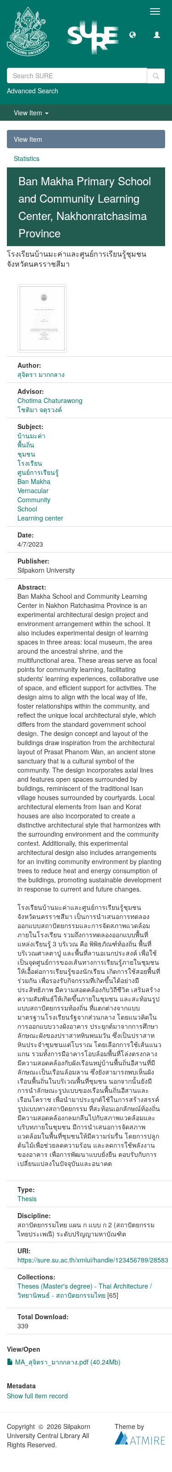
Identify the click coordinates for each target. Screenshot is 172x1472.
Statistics (26, 158)
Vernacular (33, 490)
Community (33, 499)
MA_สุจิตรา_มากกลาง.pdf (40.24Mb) (67, 1361)
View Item (28, 139)
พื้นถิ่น (25, 444)
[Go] (156, 76)
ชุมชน (26, 453)
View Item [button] (29, 112)
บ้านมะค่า (31, 435)
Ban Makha (33, 481)
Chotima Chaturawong (50, 400)
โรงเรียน (29, 462)
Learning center (40, 517)
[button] (132, 34)
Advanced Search (32, 90)
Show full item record (37, 1395)
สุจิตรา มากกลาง (41, 374)
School (27, 508)
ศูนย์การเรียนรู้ (38, 472)
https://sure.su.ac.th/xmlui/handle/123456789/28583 (92, 1259)
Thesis (27, 1198)
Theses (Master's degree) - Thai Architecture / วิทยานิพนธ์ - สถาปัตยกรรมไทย (84, 1290)
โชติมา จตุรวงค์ (39, 409)
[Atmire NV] (140, 1436)
